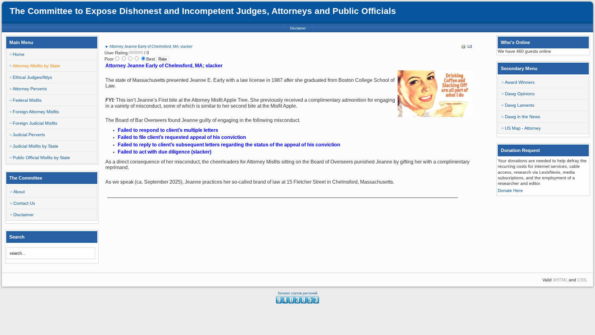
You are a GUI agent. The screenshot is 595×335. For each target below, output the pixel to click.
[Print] (463, 47)
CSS (581, 279)
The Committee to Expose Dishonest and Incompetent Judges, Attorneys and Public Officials (203, 11)
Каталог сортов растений (297, 293)
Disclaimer (298, 28)
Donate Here (510, 190)
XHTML (560, 279)
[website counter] (297, 302)
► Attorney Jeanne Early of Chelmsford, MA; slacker (148, 46)
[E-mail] (469, 47)
